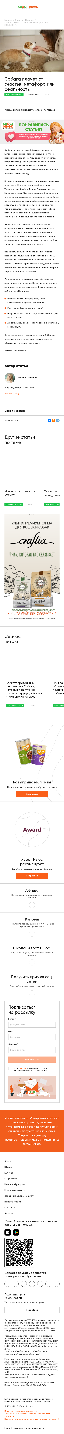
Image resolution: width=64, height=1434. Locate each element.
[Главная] (28, 7)
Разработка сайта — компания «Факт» (24, 1428)
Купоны (8, 1172)
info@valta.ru (32, 1354)
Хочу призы (32, 794)
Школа (8, 1167)
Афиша (8, 1161)
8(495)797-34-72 (23, 1351)
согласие (22, 1068)
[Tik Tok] (48, 1284)
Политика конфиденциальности (20, 1411)
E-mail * (11, 1019)
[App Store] (7, 1232)
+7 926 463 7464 (38, 1385)
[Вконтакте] (7, 1284)
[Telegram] (58, 420)
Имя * (10, 1032)
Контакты (9, 1207)
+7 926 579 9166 (46, 1382)
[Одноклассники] (53, 420)
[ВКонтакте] (49, 420)
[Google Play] (16, 1232)
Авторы (8, 1213)
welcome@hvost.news (15, 1377)
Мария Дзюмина (28, 377)
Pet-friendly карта (14, 1184)
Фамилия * (13, 1044)
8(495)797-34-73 (41, 1351)
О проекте (10, 1178)
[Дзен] (40, 1284)
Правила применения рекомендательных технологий (31, 1419)
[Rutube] (57, 1284)
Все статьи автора (13, 394)
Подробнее (32, 876)
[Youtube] (16, 1284)
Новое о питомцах (14, 1190)
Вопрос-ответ (12, 1201)
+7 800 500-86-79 (24, 1374)
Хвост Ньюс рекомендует (19, 1195)
